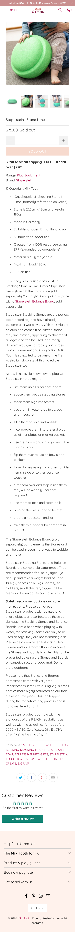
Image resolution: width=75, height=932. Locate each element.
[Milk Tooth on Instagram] (41, 896)
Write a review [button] (23, 819)
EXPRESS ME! (23, 754)
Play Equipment (28, 175)
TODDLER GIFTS (17, 759)
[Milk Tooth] (37, 10)
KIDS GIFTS (40, 754)
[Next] (66, 58)
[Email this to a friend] (53, 777)
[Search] (60, 10)
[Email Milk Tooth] (48, 896)
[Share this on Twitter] (20, 777)
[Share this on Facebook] (31, 777)
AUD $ (35, 908)
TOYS (32, 759)
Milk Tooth (24, 918)
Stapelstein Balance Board (34, 301)
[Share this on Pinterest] (42, 777)
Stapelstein (24, 180)
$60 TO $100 (29, 745)
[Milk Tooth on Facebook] (27, 896)
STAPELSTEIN (58, 754)
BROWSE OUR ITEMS (54, 745)
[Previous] (9, 58)
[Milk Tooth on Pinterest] (34, 896)
